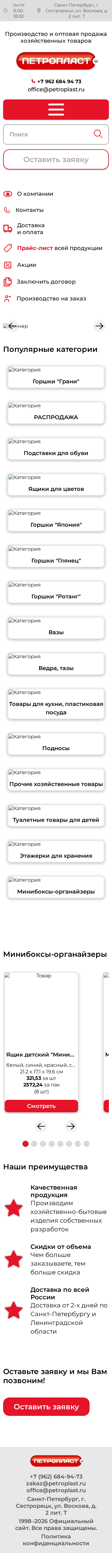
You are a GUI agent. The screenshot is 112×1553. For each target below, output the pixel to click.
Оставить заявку (56, 159)
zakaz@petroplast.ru (56, 1483)
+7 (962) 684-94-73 (56, 1476)
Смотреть (41, 1106)
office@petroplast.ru (56, 89)
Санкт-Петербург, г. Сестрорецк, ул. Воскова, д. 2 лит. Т (76, 10)
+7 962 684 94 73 (59, 81)
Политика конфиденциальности (56, 1540)
